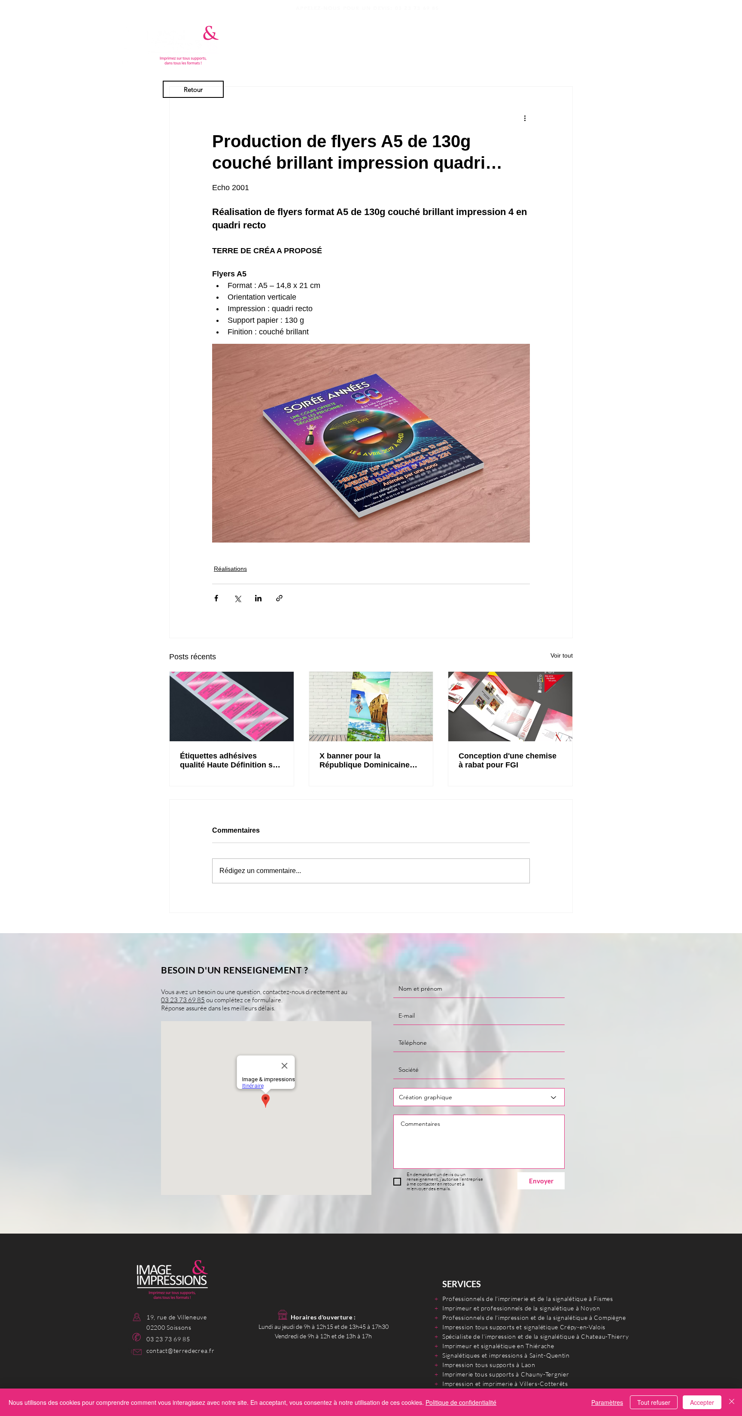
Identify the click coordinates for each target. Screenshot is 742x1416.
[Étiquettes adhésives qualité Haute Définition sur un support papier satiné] (232, 706)
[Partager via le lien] (279, 598)
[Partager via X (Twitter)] (237, 598)
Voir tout (561, 655)
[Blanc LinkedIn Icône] (126, 59)
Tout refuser (653, 1402)
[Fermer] (732, 1402)
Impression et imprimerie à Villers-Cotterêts (505, 1383)
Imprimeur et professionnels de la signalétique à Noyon (521, 1308)
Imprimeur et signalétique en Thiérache (498, 1345)
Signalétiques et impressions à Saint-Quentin (506, 1355)
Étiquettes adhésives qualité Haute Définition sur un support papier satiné (230, 761)
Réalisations (230, 568)
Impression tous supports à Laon (488, 1364)
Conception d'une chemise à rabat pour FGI (507, 760)
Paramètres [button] (607, 1402)
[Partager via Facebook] (216, 598)
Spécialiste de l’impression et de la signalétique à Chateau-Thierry (535, 1336)
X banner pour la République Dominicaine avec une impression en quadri (364, 761)
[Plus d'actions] (525, 117)
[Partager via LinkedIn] (258, 598)
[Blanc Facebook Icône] (126, 29)
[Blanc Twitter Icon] (126, 44)
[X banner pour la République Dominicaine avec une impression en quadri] (371, 706)
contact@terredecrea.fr (180, 1350)
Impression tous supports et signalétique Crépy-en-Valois (523, 1327)
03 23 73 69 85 (417, 7)
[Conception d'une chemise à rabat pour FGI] (510, 706)
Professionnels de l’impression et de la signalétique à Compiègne (534, 1317)
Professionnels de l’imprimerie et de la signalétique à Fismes (527, 1298)
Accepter (702, 1402)
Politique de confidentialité (461, 1402)
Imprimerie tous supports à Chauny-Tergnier (505, 1374)
